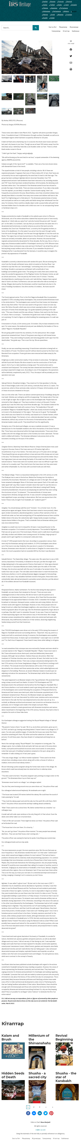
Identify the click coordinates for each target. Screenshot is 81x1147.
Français (61, 2)
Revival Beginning (64, 1037)
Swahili (45, 18)
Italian (45, 5)
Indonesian (46, 11)
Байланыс (75, 31)
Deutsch (69, 2)
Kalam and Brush (10, 1037)
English (45, 2)
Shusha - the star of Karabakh (66, 1077)
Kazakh (74, 11)
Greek (53, 15)
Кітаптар (66, 31)
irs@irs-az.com (40, 1130)
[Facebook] (28, 1113)
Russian (52, 2)
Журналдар (74, 27)
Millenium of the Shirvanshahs (40, 1039)
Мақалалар (63, 27)
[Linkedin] (40, 1113)
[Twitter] (45, 1113)
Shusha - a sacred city (38, 1075)
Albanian (60, 15)
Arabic (60, 5)
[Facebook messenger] (34, 1113)
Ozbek (52, 18)
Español (74, 5)
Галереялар (56, 31)
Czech (67, 5)
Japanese (54, 8)
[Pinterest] (51, 1113)
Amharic (66, 11)
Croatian (69, 15)
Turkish (52, 5)
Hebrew (45, 15)
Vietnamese (57, 11)
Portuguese (64, 8)
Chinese (45, 8)
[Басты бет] (20, 4)
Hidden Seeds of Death (13, 1075)
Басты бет (53, 27)
